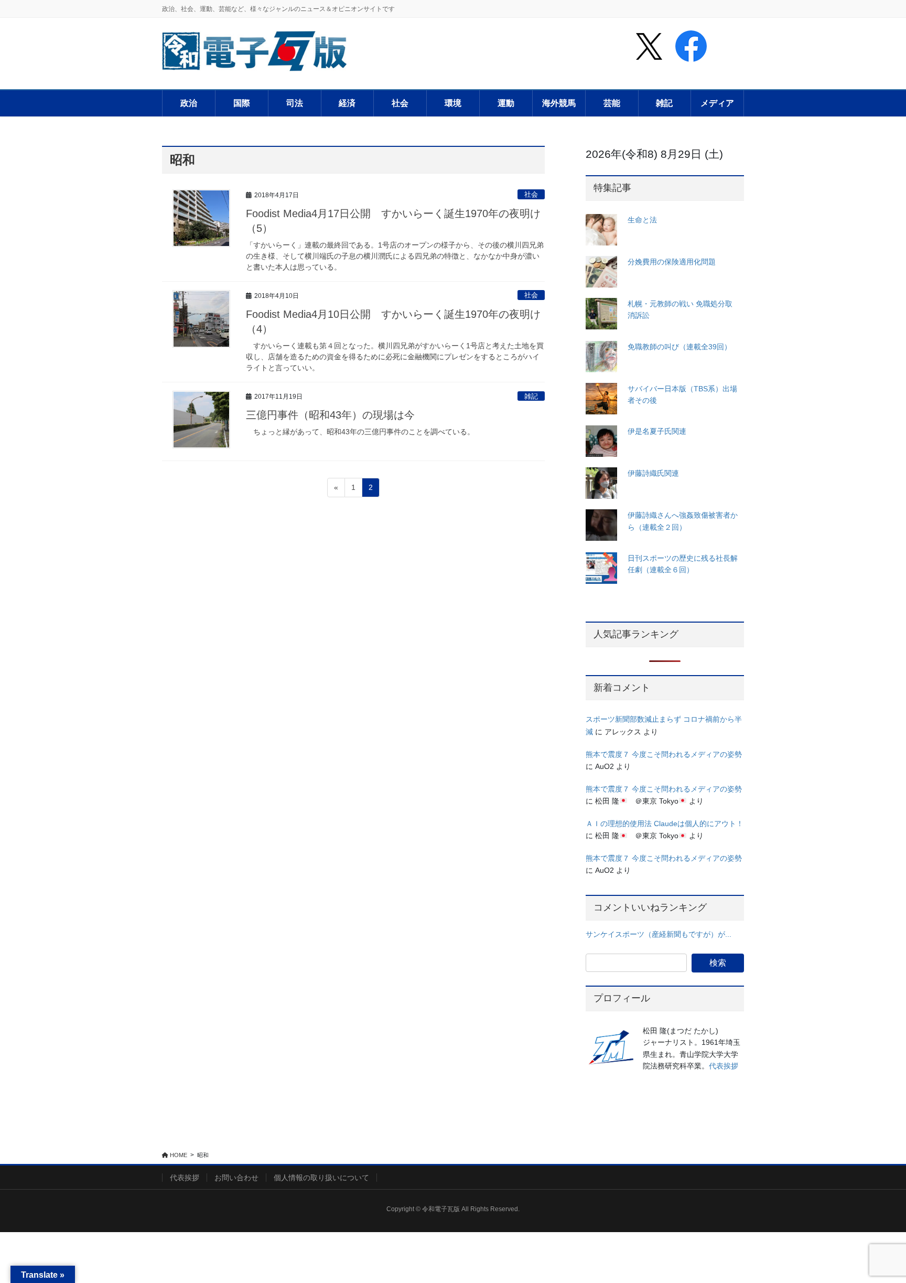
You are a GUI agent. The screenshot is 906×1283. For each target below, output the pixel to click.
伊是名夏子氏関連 (657, 431)
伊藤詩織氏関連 (653, 473)
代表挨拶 (723, 1066)
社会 (531, 194)
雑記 (531, 396)
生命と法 (642, 220)
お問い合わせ (236, 1177)
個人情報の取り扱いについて (321, 1177)
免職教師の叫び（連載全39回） (679, 347)
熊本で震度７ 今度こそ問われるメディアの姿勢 (664, 754)
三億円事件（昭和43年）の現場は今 (330, 415)
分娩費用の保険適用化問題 (672, 262)
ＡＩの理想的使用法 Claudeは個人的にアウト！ (664, 823)
